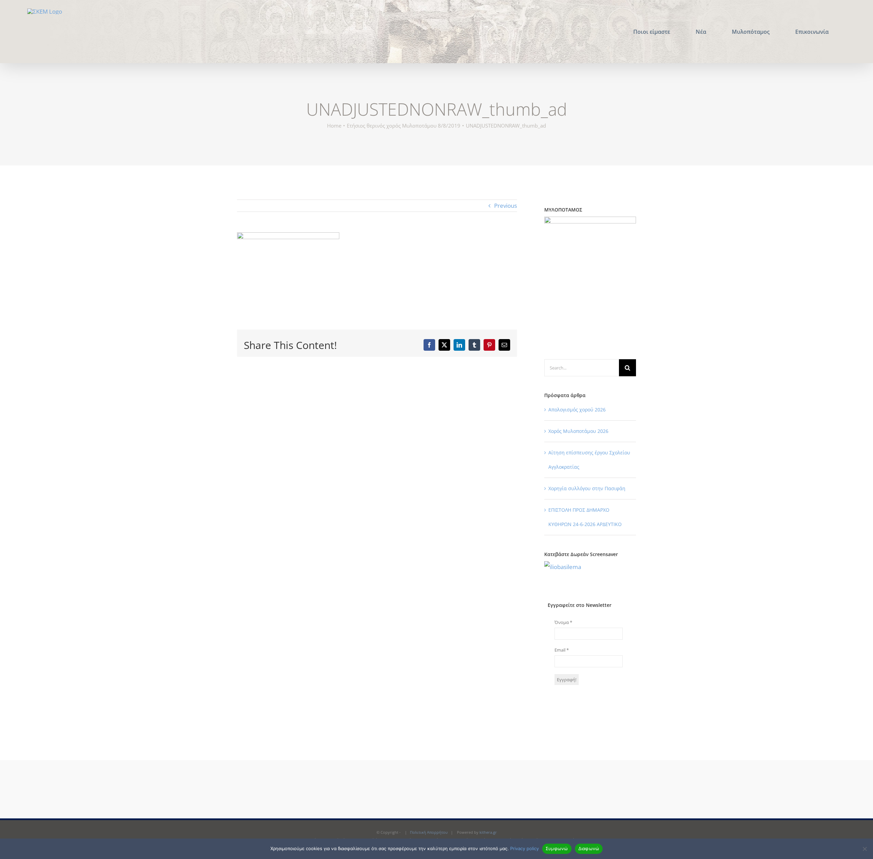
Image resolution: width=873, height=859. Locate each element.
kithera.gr (488, 832)
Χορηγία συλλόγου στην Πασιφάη (586, 488)
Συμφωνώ (557, 848)
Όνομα (563, 622)
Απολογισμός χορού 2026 (577, 409)
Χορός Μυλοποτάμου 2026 (578, 431)
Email (561, 650)
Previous (505, 205)
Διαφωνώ (589, 848)
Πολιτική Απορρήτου (429, 832)
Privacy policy (524, 848)
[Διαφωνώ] (864, 848)
